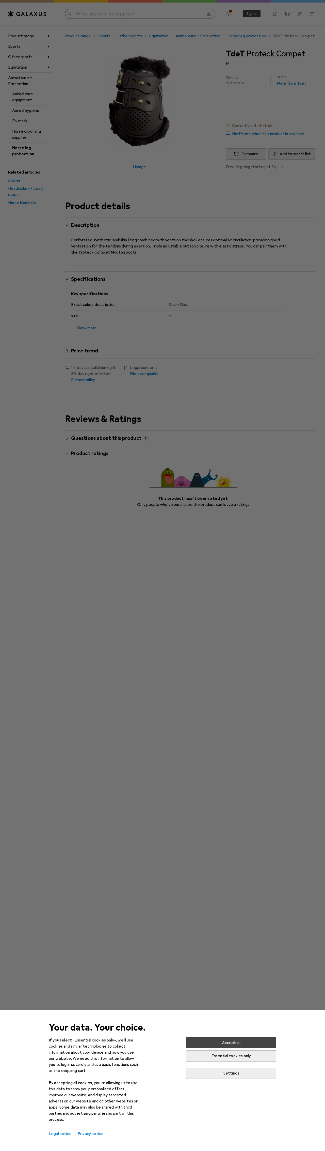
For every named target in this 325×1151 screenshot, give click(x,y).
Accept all (231, 1042)
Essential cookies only (231, 1056)
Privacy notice (91, 1133)
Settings (231, 1073)
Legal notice (60, 1133)
